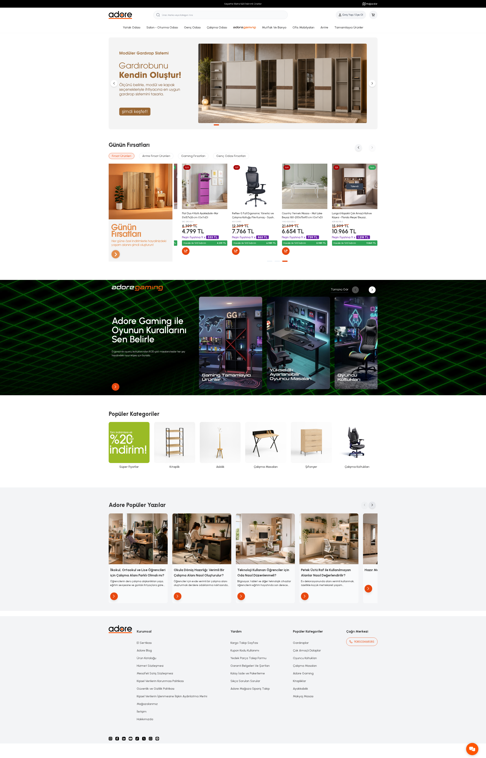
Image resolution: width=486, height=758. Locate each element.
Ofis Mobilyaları (303, 27)
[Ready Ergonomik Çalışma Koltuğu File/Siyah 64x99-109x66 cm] (299, 186)
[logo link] (131, 15)
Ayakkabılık (300, 688)
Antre (324, 27)
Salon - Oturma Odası (162, 27)
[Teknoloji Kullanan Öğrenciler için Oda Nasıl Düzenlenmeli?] (265, 538)
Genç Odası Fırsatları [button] (231, 156)
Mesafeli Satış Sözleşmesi (155, 673)
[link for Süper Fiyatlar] (129, 445)
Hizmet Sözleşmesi (150, 665)
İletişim (141, 711)
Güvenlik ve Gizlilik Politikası (155, 688)
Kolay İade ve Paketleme (247, 673)
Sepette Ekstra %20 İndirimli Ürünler (243, 3)
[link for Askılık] (220, 445)
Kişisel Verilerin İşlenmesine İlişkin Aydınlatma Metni (172, 696)
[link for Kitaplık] (174, 445)
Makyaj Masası (303, 696)
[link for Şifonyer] (311, 445)
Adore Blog (144, 650)
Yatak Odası (131, 27)
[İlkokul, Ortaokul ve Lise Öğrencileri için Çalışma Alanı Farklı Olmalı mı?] (138, 538)
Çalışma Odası (217, 27)
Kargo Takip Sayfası (244, 643)
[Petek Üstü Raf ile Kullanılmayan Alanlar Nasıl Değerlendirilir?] (328, 538)
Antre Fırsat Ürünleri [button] (156, 156)
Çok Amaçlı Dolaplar (307, 650)
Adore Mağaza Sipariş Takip (250, 688)
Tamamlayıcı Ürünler (348, 27)
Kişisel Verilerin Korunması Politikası (160, 681)
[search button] (158, 15)
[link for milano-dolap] (243, 83)
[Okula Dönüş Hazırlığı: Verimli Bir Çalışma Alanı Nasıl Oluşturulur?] (201, 538)
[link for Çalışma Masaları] (265, 445)
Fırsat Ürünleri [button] (121, 156)
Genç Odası (192, 27)
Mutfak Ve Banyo (274, 27)
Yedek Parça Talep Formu (248, 658)
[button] (201, 124)
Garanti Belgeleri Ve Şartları (250, 665)
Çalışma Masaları (305, 665)
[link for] (230, 343)
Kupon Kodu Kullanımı (244, 650)
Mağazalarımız (147, 704)
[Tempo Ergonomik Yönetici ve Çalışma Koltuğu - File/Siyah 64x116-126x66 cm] (249, 186)
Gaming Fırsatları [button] (193, 156)
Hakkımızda (145, 719)
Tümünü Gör (340, 289)
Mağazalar (372, 3)
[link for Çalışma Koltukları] (357, 445)
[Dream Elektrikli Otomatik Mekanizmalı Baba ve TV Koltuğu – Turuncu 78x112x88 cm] (349, 186)
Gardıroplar (301, 643)
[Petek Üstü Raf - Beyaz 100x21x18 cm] (199, 186)
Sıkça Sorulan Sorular (245, 681)
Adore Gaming (303, 673)
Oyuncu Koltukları (305, 658)
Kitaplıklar (299, 681)
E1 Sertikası (144, 643)
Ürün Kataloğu (146, 658)
